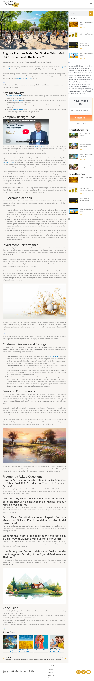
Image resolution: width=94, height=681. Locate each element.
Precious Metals (17, 100)
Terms (79, 123)
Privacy (85, 123)
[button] (91, 4)
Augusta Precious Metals (24, 78)
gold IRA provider (8, 162)
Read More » (83, 27)
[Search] (91, 13)
